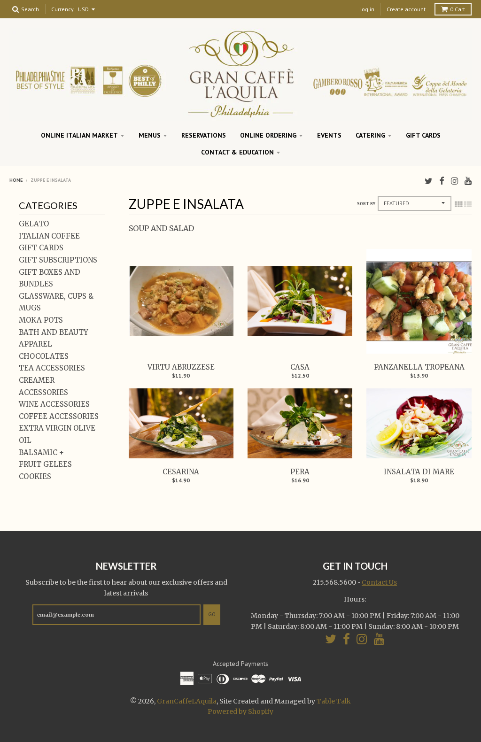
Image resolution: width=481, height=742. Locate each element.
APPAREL (35, 344)
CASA (300, 367)
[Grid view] (458, 204)
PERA (300, 471)
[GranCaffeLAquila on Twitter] (429, 181)
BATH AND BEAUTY (53, 332)
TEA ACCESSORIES (52, 367)
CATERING (370, 135)
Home (16, 180)
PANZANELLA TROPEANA (419, 367)
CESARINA (181, 471)
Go (212, 614)
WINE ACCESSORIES (54, 404)
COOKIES (35, 476)
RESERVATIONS (203, 135)
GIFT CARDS (423, 135)
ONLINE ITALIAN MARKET (79, 135)
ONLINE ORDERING (268, 135)
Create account (406, 9)
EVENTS (329, 135)
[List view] (468, 204)
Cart (457, 9)
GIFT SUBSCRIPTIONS (58, 259)
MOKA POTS (41, 320)
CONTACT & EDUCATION (237, 152)
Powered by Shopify (240, 711)
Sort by (366, 203)
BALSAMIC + (41, 452)
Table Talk (334, 701)
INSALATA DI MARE (419, 471)
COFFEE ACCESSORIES (59, 416)
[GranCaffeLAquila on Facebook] (441, 181)
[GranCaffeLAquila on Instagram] (454, 181)
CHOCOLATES (44, 356)
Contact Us (379, 582)
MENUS (150, 135)
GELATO (34, 223)
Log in (366, 9)
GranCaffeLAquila (187, 701)
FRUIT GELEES (45, 464)
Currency (62, 9)
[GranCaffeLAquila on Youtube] (468, 181)
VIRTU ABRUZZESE (181, 367)
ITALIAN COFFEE (49, 236)
